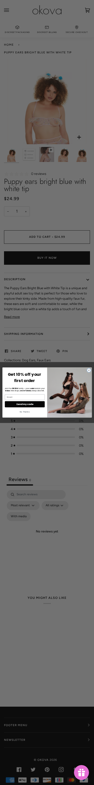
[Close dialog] (89, 370)
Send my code (24, 404)
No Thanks (25, 411)
